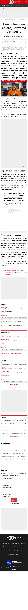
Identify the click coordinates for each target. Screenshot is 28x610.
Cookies (13, 551)
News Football (14, 384)
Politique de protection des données (13, 547)
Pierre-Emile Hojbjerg (7, 487)
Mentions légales (20, 543)
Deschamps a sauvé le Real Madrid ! (14, 270)
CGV (12, 543)
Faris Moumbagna (6, 494)
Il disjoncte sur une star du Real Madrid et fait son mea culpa (15, 273)
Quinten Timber (5, 485)
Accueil (2, 19)
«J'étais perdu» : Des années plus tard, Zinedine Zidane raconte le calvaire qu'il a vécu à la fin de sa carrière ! (14, 5)
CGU (9, 543)
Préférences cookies (13, 555)
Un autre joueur (6, 496)
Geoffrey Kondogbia (7, 478)
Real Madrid (7, 19)
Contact (4, 543)
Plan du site (7, 551)
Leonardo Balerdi (6, 480)
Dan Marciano (5, 41)
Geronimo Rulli (5, 483)
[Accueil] (14, 2)
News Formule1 (14, 436)
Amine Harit (5, 492)
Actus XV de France (14, 463)
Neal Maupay (5, 489)
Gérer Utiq (20, 551)
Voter (14, 500)
